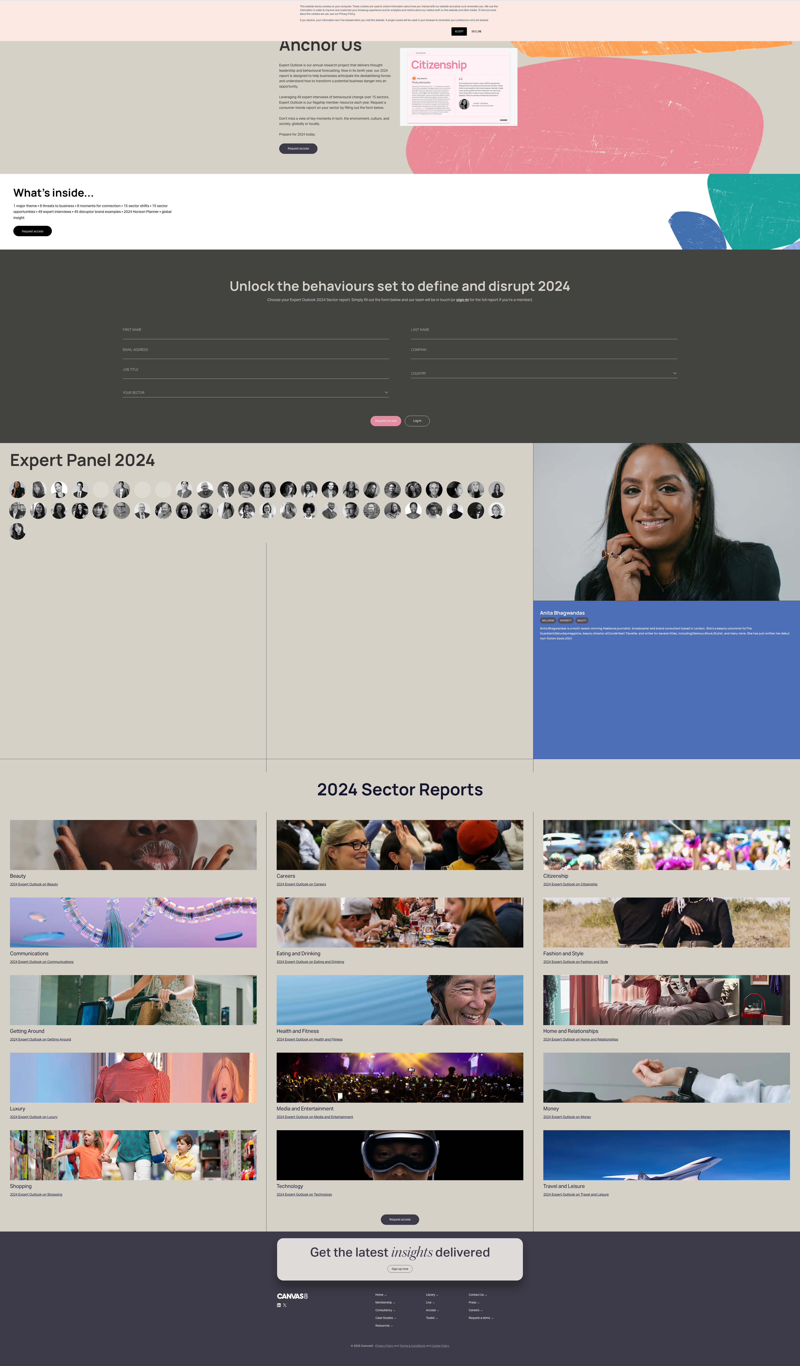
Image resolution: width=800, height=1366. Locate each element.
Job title (130, 369)
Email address (135, 350)
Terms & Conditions (412, 1346)
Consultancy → (385, 1310)
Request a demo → (481, 1318)
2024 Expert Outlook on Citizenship (570, 884)
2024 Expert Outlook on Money (567, 1117)
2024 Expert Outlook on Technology (304, 1194)
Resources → (384, 1326)
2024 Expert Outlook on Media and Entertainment (315, 1117)
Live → (430, 1303)
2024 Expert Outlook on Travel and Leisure (576, 1194)
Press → (474, 1303)
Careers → (476, 1310)
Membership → (385, 1303)
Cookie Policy (440, 1346)
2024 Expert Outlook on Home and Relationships (580, 1039)
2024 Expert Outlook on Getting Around (40, 1039)
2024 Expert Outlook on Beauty (34, 884)
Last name (420, 330)
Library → (432, 1295)
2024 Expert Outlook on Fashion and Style (575, 962)
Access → (432, 1310)
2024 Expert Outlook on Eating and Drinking (310, 962)
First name (132, 330)
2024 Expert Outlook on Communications (42, 962)
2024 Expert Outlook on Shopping (36, 1194)
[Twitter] (285, 1305)
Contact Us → (478, 1295)
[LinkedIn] (279, 1305)
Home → (381, 1295)
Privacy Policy (384, 1346)
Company (419, 350)
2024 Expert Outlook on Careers (301, 884)
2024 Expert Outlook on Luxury (34, 1117)
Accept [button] (459, 31)
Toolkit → (432, 1318)
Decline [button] (476, 31)
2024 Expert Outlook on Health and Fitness (309, 1039)
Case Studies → (385, 1318)
